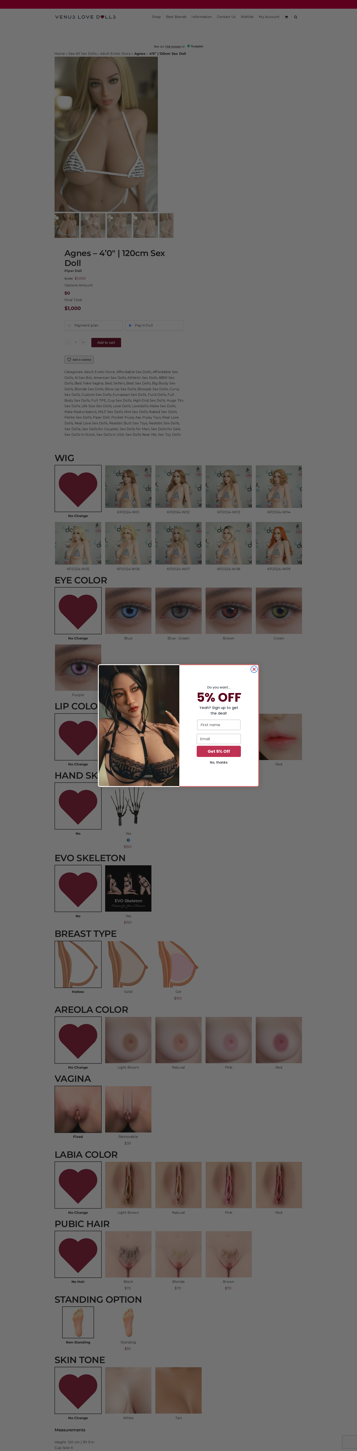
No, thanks (219, 762)
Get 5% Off (219, 751)
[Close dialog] (254, 669)
